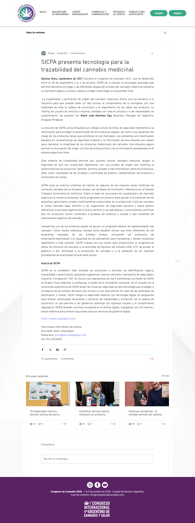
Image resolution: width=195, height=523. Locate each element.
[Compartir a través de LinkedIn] (57, 349)
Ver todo (165, 376)
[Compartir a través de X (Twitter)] (50, 349)
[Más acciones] (152, 53)
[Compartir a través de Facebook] (42, 349)
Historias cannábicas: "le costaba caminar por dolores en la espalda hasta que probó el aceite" (146, 413)
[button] (165, 32)
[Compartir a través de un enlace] (65, 349)
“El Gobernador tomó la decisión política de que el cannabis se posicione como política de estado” (46, 413)
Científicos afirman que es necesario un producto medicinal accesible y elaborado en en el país (94, 413)
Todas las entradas (35, 32)
